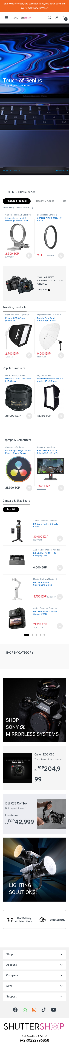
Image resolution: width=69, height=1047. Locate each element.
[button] (26, 635)
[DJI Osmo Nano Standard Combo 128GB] (18, 618)
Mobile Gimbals (40, 579)
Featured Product (17, 201)
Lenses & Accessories (15, 216)
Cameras (41, 215)
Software (20, 447)
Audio (36, 550)
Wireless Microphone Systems (46, 551)
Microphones (46, 550)
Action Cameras (40, 520)
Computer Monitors (46, 447)
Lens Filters (10, 215)
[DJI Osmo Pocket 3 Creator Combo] (18, 531)
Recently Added (45, 201)
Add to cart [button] (29, 256)
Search (49, 18)
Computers (10, 447)
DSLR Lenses (11, 375)
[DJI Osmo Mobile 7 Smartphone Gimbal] (18, 589)
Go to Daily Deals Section (16, 207)
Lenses (21, 375)
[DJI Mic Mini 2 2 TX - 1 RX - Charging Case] (18, 560)
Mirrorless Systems (55, 215)
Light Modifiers (12, 315)
